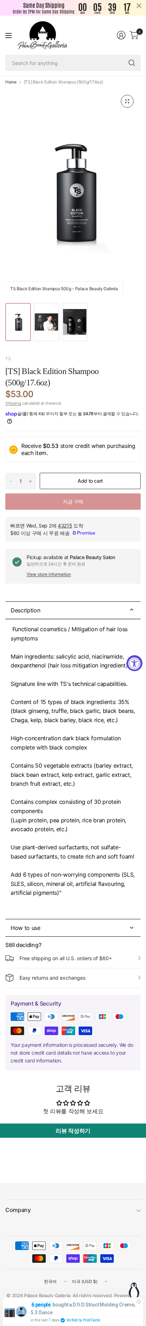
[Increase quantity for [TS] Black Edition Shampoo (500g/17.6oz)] (30, 481)
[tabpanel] (73, 769)
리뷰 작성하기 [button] (73, 1130)
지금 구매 (73, 501)
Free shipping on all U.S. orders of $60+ (65, 958)
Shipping (13, 403)
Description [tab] (25, 610)
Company (18, 1209)
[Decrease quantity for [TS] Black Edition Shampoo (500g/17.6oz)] (11, 481)
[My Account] (121, 35)
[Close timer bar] (139, 6)
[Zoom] (127, 101)
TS (8, 358)
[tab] (73, 928)
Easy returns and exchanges (52, 978)
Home (11, 82)
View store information (49, 574)
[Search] (132, 63)
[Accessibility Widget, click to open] (134, 663)
